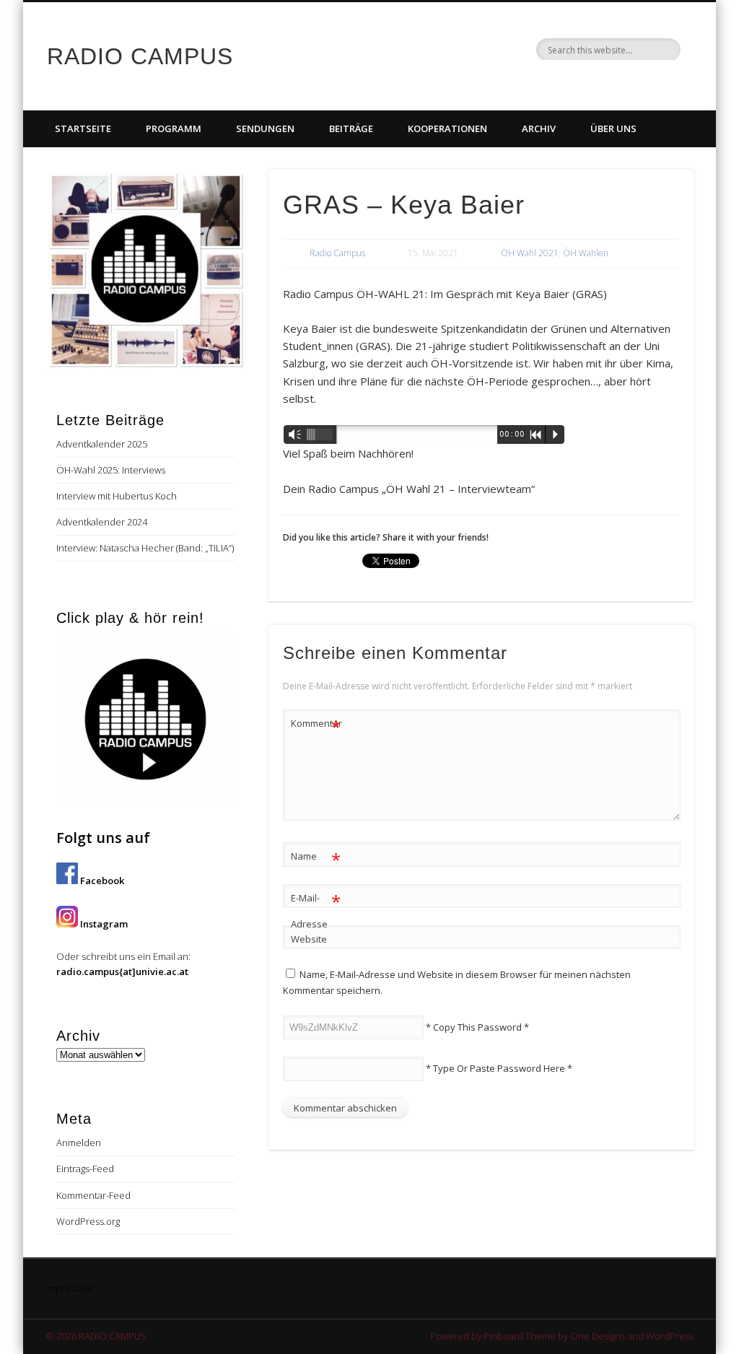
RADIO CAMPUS (140, 56)
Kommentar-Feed (93, 1195)
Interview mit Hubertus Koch (116, 495)
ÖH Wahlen (585, 253)
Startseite (83, 128)
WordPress (670, 1335)
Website (309, 938)
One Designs (597, 1335)
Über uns (613, 128)
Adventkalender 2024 (101, 521)
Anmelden (78, 1142)
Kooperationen (447, 128)
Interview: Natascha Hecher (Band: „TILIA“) (145, 547)
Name (316, 858)
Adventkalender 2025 (101, 443)
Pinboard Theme (520, 1335)
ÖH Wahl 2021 (530, 253)
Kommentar (316, 725)
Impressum (69, 1288)
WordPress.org (88, 1221)
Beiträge (351, 128)
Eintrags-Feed (85, 1168)
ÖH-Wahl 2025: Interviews (110, 469)
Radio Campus (337, 253)
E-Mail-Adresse (316, 909)
